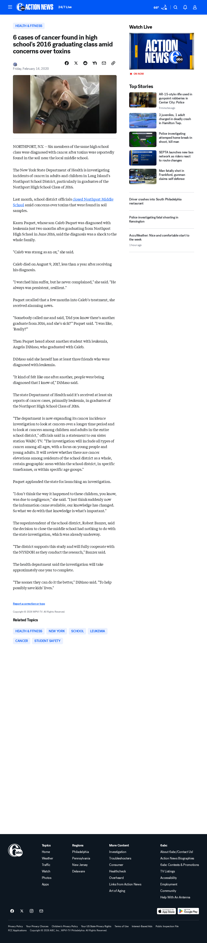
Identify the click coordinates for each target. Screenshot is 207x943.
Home (46, 852)
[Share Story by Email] (103, 63)
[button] (10, 7)
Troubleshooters (120, 858)
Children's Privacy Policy (65, 926)
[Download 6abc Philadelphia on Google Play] (188, 911)
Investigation (117, 852)
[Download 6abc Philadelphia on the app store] (166, 911)
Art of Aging (117, 890)
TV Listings (167, 871)
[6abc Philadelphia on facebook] (12, 911)
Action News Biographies (177, 858)
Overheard (116, 878)
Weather (47, 858)
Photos (46, 878)
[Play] (161, 51)
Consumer (116, 865)
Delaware (78, 871)
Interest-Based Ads (142, 926)
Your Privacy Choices (37, 926)
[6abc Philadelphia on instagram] (31, 911)
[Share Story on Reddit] (85, 63)
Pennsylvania (81, 858)
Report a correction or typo (29, 604)
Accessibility (168, 878)
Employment (168, 884)
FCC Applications (17, 930)
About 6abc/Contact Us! (176, 852)
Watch (46, 871)
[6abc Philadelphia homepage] (35, 7)
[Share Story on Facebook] (66, 63)
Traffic (46, 865)
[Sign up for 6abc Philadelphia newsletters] (41, 911)
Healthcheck (117, 871)
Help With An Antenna (175, 897)
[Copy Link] (113, 63)
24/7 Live (65, 7)
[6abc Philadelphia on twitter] (22, 911)
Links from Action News (125, 884)
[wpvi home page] (15, 850)
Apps (45, 884)
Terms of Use (122, 926)
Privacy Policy (15, 926)
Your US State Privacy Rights (96, 926)
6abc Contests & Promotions (179, 865)
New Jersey (80, 865)
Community (168, 890)
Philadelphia (80, 852)
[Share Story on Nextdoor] (94, 63)
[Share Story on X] (76, 63)
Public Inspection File (167, 926)
